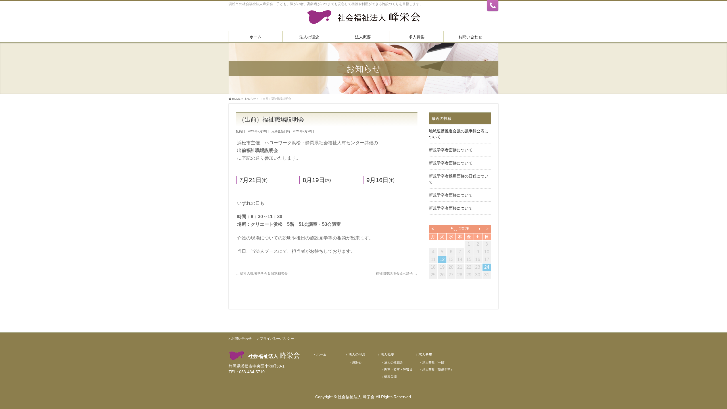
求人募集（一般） (434, 362)
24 (486, 267)
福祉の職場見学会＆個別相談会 (262, 274)
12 (442, 259)
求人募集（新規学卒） (438, 369)
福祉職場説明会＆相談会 (396, 274)
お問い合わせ (241, 339)
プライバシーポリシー (277, 339)
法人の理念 (356, 354)
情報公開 (390, 376)
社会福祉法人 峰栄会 (356, 397)
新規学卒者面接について (451, 150)
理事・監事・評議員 (398, 369)
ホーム (321, 354)
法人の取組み (393, 362)
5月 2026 (460, 228)
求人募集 (425, 354)
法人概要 (387, 354)
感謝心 (357, 362)
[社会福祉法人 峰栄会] (363, 19)
